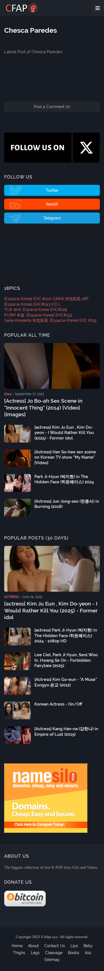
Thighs (19, 952)
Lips (74, 946)
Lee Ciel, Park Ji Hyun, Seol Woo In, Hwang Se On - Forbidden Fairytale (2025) (66, 660)
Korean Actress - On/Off (58, 704)
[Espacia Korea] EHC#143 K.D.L (32, 304)
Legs (35, 952)
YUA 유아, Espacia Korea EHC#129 (35, 309)
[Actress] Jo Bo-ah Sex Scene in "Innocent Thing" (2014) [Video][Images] (43, 407)
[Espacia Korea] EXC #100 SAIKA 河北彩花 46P (46, 299)
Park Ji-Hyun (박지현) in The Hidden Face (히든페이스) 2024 (64, 479)
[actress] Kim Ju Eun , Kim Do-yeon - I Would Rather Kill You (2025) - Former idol (64, 433)
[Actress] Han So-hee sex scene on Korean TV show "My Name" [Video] (65, 457)
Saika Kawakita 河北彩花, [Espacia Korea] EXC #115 (50, 320)
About (33, 946)
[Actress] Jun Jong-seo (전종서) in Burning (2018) (66, 504)
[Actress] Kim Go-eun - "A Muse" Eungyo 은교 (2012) (65, 682)
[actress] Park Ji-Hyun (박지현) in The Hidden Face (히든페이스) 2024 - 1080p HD (65, 635)
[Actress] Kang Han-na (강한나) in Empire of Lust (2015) (66, 731)
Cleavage (53, 952)
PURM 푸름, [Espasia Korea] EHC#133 (38, 315)
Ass (88, 952)
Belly (88, 946)
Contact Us (54, 946)
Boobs (73, 952)
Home (17, 946)
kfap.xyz (50, 937)
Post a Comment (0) (52, 106)
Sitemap (52, 959)
